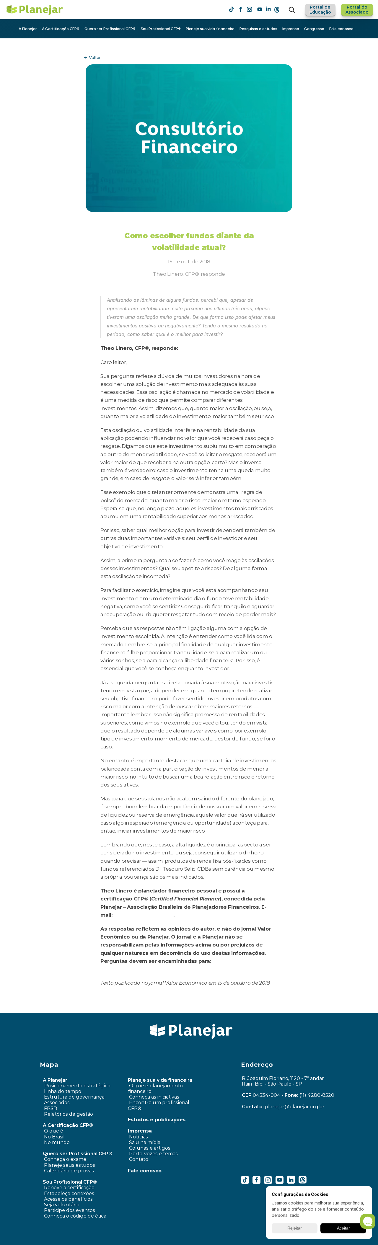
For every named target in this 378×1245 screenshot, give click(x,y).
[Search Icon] (292, 10)
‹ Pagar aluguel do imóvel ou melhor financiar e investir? (107, 1008)
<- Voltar (92, 57)
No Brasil (54, 1137)
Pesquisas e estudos (258, 28)
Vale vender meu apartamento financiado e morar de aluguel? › (261, 1008)
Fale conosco (341, 28)
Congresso (314, 28)
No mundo (57, 1142)
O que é (53, 1131)
